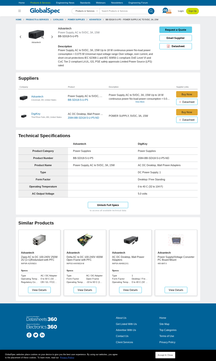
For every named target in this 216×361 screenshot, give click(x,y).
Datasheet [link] (178, 46)
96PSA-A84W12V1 (120, 263)
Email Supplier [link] (176, 38)
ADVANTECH (95, 20)
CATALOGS (58, 20)
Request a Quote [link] (175, 29)
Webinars (100, 2)
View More (140, 102)
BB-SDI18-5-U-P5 (78, 100)
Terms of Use (166, 336)
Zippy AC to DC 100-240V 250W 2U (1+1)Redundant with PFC (39, 258)
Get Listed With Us (126, 324)
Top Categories (167, 330)
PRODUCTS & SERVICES (37, 20)
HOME (19, 20)
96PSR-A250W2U (29, 263)
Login (181, 11)
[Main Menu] (20, 11)
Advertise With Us (126, 330)
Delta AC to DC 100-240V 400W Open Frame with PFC (85, 258)
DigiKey (35, 113)
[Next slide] (52, 37)
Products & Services (40, 2)
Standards (85, 2)
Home (22, 2)
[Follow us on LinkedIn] (42, 336)
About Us (121, 318)
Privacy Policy (167, 342)
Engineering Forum (138, 2)
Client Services (124, 342)
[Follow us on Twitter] (35, 336)
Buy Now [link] (187, 94)
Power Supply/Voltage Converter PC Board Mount (176, 258)
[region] (108, 355)
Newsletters (117, 2)
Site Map (164, 324)
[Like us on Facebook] (29, 336)
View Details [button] (39, 290)
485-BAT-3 (162, 263)
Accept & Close (165, 355)
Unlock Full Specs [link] (108, 205)
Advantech (37, 96)
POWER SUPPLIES (76, 20)
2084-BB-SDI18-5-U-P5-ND (83, 117)
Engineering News (65, 2)
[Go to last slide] (20, 37)
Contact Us (122, 336)
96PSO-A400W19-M (75, 263)
